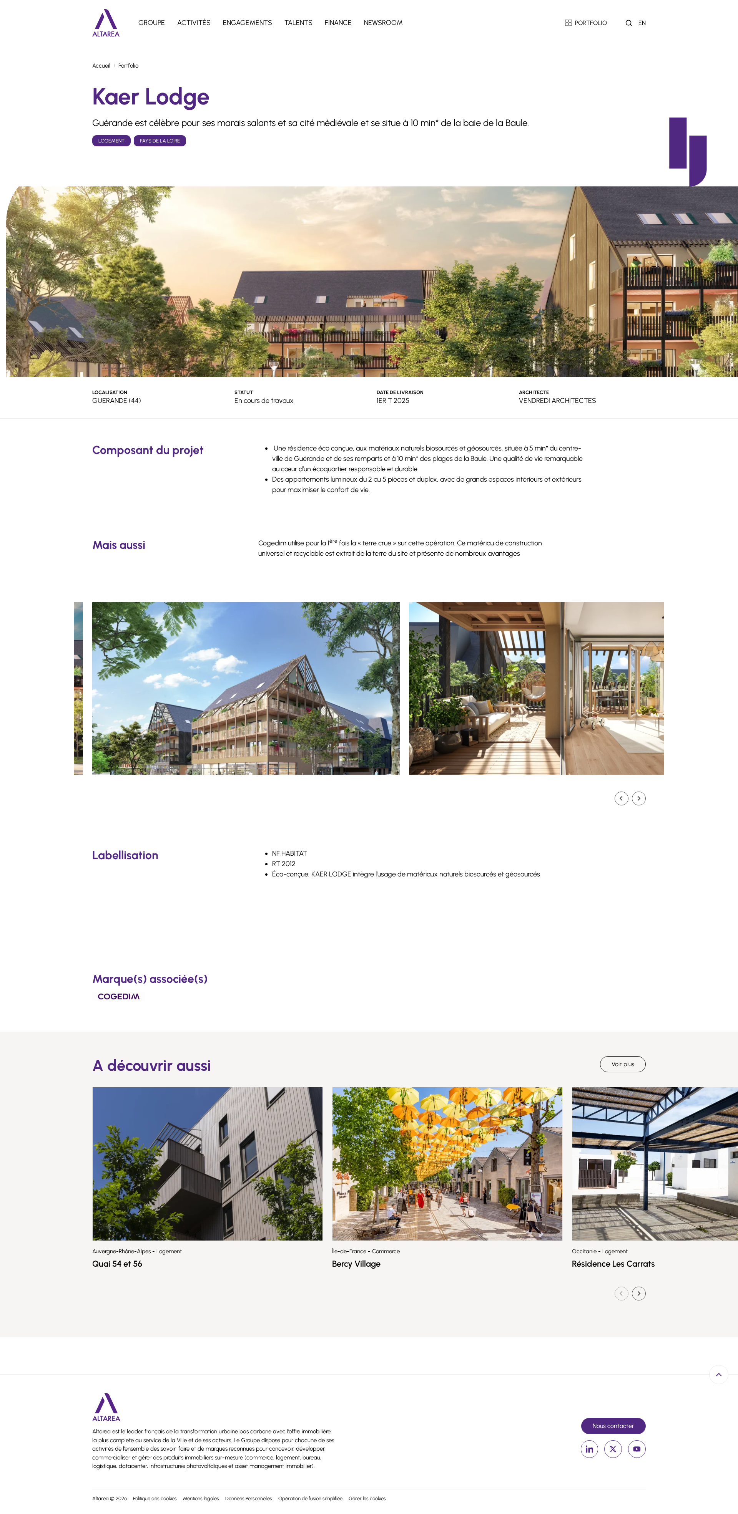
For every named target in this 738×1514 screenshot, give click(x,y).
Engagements (247, 22)
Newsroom (383, 22)
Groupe (151, 22)
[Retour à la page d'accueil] (106, 22)
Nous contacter (613, 1426)
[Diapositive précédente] (621, 1293)
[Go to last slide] (621, 798)
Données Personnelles (248, 1498)
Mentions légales (201, 1498)
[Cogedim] (118, 996)
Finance (338, 22)
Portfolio (128, 65)
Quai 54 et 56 (117, 1264)
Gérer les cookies (367, 1498)
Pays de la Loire (160, 141)
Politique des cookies (155, 1498)
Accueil (101, 65)
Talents (298, 22)
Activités (194, 22)
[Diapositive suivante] (639, 798)
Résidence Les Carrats (613, 1264)
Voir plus (623, 1064)
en (642, 23)
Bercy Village (356, 1264)
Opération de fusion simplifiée (310, 1498)
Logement (111, 141)
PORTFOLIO (591, 23)
